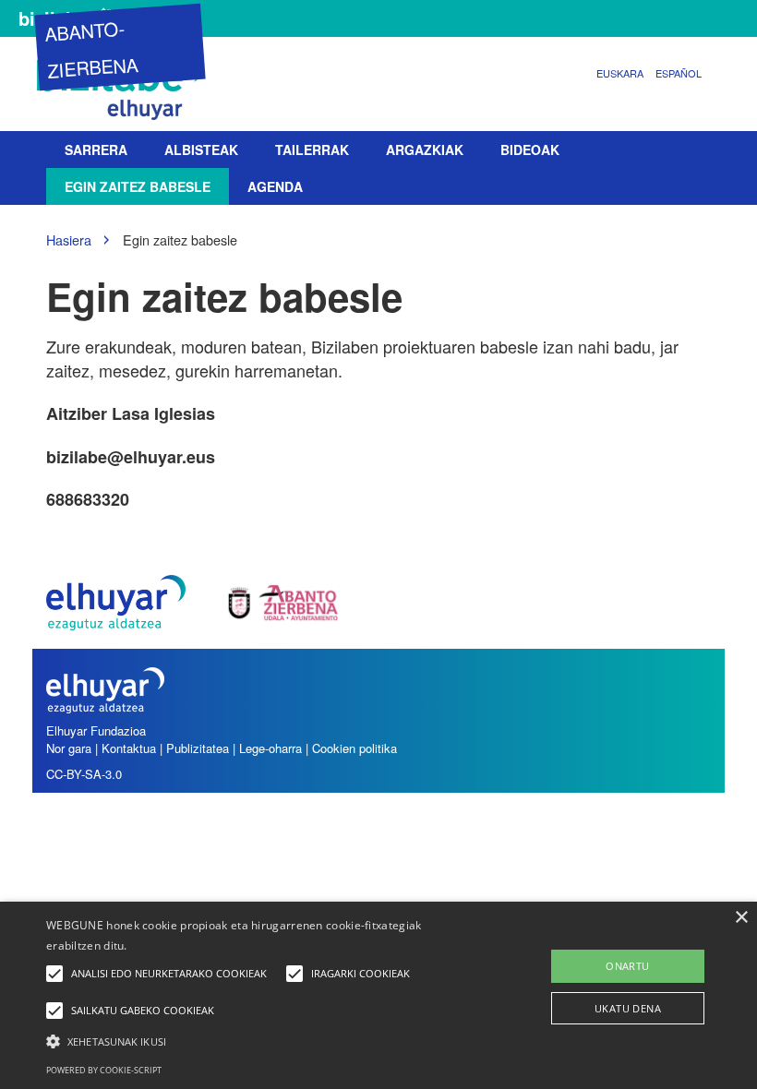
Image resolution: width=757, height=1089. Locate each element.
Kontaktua (129, 748)
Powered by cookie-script (104, 1070)
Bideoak (529, 149)
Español (678, 73)
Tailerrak (312, 149)
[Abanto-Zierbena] (124, 85)
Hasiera (68, 239)
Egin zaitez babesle (137, 186)
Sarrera (96, 149)
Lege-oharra (270, 748)
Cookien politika (354, 748)
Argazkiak (424, 149)
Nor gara (68, 748)
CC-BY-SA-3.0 (84, 774)
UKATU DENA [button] (628, 1008)
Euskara (619, 73)
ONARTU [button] (627, 966)
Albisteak (201, 149)
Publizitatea (197, 748)
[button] (262, 1040)
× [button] (741, 918)
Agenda (275, 186)
